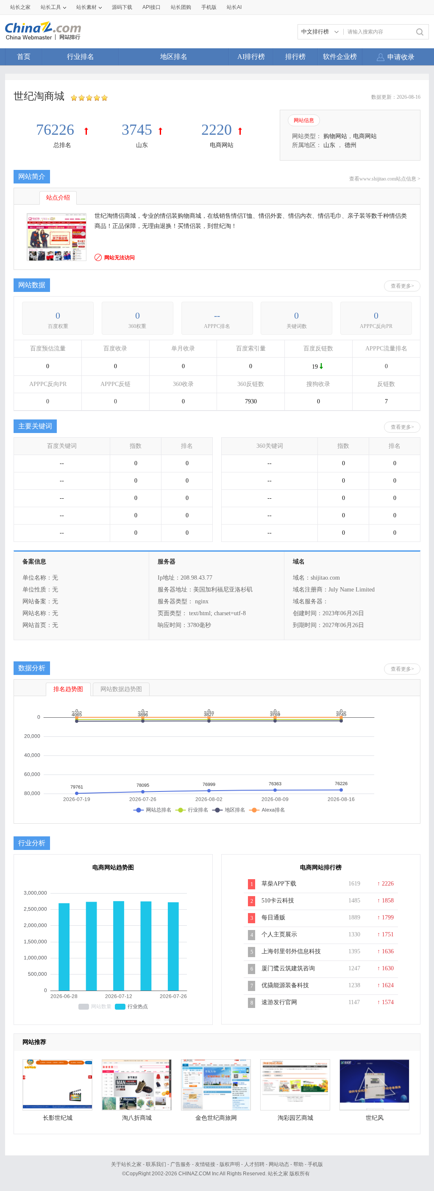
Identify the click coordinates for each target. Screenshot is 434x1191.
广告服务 (180, 1164)
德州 (350, 145)
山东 (142, 145)
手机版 (315, 1164)
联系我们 (156, 1164)
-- (217, 315)
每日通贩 (273, 917)
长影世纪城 (57, 1118)
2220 (216, 129)
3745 (137, 129)
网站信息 (304, 120)
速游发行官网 (279, 1002)
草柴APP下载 (279, 883)
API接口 (151, 7)
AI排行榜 (251, 56)
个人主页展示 (279, 934)
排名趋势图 (68, 689)
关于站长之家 (126, 1164)
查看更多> (402, 286)
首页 (24, 56)
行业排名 (80, 56)
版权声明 (230, 1164)
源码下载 (122, 7)
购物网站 (335, 136)
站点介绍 (58, 197)
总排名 (62, 145)
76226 (57, 129)
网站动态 (279, 1164)
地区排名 (173, 56)
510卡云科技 (278, 900)
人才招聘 (254, 1164)
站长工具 (51, 7)
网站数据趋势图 (121, 689)
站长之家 (20, 7)
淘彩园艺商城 (295, 1118)
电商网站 (222, 145)
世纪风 (375, 1118)
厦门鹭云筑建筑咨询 (288, 968)
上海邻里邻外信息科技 (291, 951)
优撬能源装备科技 (285, 985)
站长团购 (181, 7)
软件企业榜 (340, 56)
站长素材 (86, 7)
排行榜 (295, 56)
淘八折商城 (137, 1118)
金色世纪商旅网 (216, 1118)
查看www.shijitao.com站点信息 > (384, 179)
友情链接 (205, 1164)
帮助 (298, 1164)
